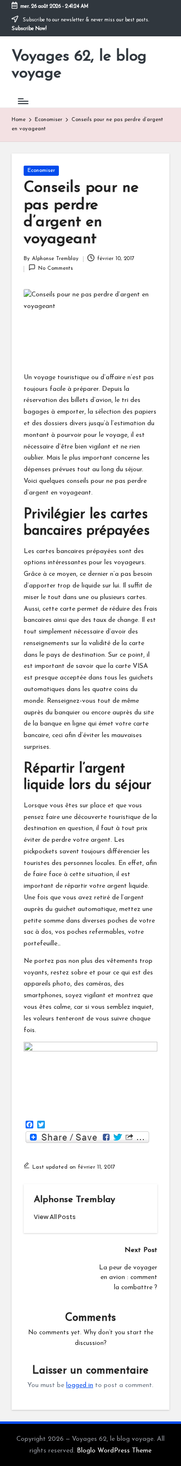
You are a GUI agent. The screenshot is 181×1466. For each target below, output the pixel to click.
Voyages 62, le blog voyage (79, 65)
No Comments (55, 268)
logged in (79, 1385)
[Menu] (23, 101)
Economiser (41, 170)
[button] (55, 1216)
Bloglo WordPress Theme (114, 1451)
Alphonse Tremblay (74, 1199)
